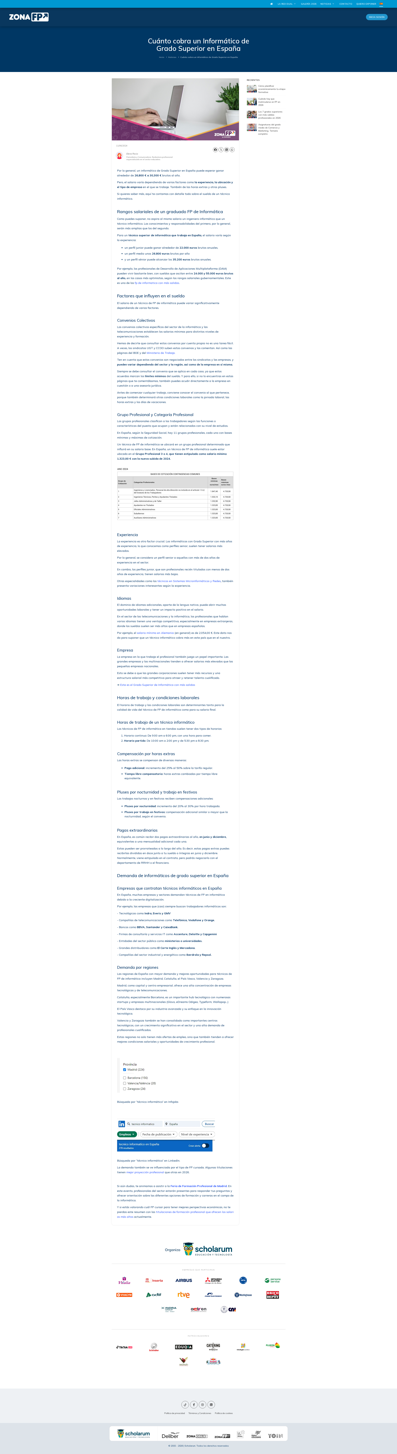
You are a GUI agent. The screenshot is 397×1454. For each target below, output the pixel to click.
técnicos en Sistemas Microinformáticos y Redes (189, 581)
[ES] (381, 4)
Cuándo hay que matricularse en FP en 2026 (269, 101)
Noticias (326, 3)
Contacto (345, 3)
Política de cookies (224, 1413)
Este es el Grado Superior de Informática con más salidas (157, 685)
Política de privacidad (174, 1413)
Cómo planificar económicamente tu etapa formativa (271, 89)
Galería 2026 (309, 3)
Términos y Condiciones (200, 1413)
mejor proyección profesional (145, 1172)
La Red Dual (285, 3)
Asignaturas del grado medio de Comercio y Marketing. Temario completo (269, 129)
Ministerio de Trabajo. (161, 353)
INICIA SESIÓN (377, 17)
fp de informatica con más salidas (157, 283)
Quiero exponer (366, 3)
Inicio (161, 57)
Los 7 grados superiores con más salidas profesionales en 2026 (270, 114)
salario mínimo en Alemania (156, 633)
